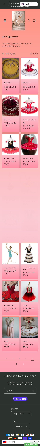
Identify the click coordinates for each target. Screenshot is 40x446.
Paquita (25, 341)
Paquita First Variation (27, 83)
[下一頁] (23, 364)
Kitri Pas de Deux (9, 158)
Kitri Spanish (27, 234)
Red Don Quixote (28, 158)
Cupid (6, 341)
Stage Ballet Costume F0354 (29, 197)
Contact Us (32, 444)
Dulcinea (6, 234)
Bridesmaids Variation (7, 83)
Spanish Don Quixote (29, 120)
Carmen (25, 305)
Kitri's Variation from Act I (29, 268)
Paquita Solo (8, 120)
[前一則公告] (4, 4)
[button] (5, 20)
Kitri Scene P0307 (9, 197)
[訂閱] (33, 390)
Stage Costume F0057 (10, 268)
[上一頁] (6, 358)
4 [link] (32, 359)
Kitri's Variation (8, 305)
